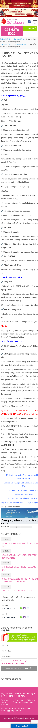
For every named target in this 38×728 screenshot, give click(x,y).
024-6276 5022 (11, 31)
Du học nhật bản (19, 39)
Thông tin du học (20, 44)
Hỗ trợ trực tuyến (21, 726)
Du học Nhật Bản (6, 39)
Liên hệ (30, 28)
